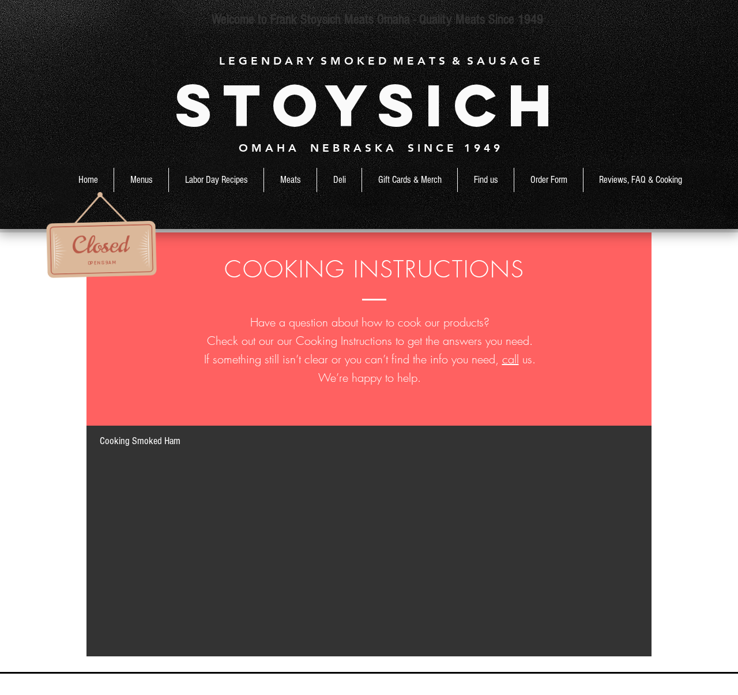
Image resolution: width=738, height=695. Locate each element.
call (510, 359)
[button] (290, 180)
